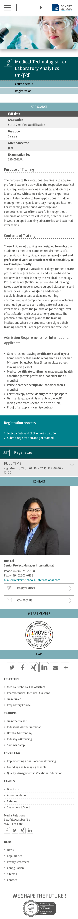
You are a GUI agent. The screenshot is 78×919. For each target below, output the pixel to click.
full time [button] (34, 467)
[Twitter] (15, 830)
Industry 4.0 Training (19, 739)
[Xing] (22, 830)
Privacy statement (18, 862)
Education (11, 679)
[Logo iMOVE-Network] (39, 634)
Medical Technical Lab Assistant (26, 687)
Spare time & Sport (18, 807)
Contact (12, 880)
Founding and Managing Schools (26, 767)
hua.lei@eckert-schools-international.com (32, 580)
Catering (12, 801)
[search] (41, 7)
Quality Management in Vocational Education (34, 773)
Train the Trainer (16, 721)
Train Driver (14, 699)
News (7, 842)
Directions (13, 789)
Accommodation (17, 795)
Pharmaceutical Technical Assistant (28, 693)
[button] (12, 667)
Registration (23, 91)
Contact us (24, 600)
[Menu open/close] (7, 7)
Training (10, 713)
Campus (9, 781)
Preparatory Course (19, 705)
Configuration (15, 868)
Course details (24, 84)
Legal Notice (14, 856)
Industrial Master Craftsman (24, 727)
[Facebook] (7, 830)
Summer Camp (16, 745)
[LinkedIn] (30, 830)
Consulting (12, 753)
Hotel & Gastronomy (19, 733)
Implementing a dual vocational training (31, 761)
